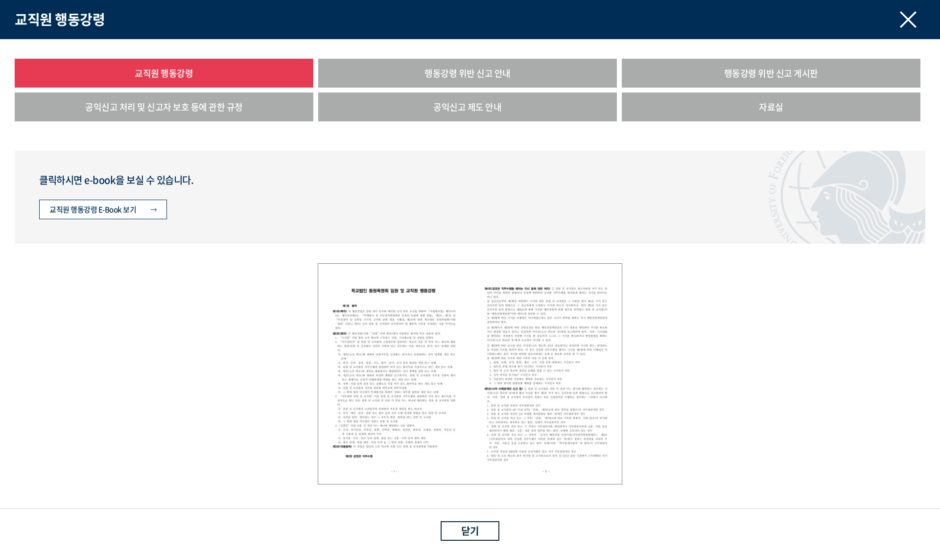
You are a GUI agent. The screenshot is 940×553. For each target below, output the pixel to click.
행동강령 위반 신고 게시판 (771, 73)
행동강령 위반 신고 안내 (467, 73)
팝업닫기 (908, 19)
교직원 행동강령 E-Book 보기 (92, 209)
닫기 (470, 531)
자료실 (771, 107)
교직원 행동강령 (164, 73)
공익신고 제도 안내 (467, 107)
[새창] (470, 259)
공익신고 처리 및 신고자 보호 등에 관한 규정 (164, 107)
